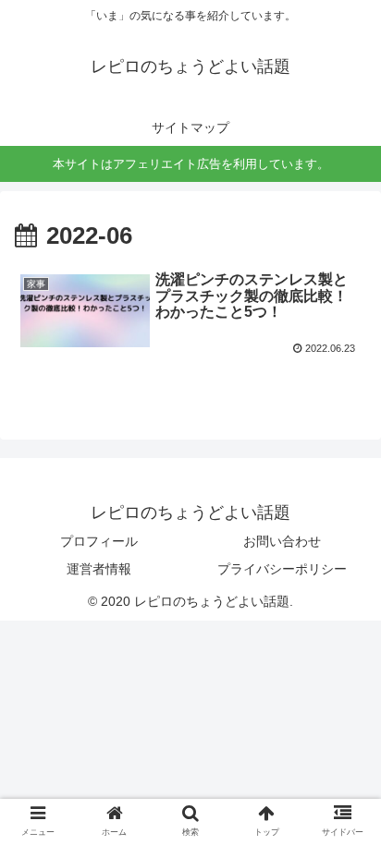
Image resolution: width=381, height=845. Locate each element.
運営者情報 (99, 568)
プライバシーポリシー (282, 568)
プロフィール (99, 541)
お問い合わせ (282, 541)
